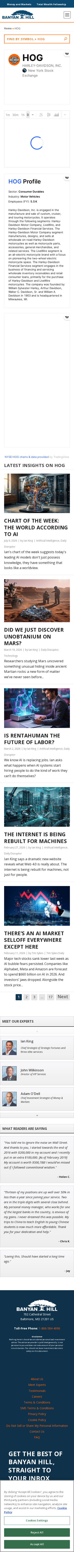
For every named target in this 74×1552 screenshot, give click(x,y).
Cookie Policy (37, 1420)
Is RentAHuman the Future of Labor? (32, 739)
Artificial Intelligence (47, 540)
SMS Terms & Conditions (37, 1408)
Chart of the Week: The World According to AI (36, 527)
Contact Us (37, 1431)
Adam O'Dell (30, 1094)
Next (63, 996)
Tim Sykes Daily (55, 953)
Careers (37, 1396)
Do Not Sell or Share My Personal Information (37, 1426)
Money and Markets (19, 4)
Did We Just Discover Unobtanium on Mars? (34, 636)
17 (51, 997)
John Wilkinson (32, 1070)
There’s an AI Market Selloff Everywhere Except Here (34, 940)
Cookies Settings (37, 1520)
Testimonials (37, 1391)
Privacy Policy (37, 1414)
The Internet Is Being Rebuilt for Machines (35, 837)
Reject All (37, 1532)
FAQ (37, 1437)
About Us (37, 1379)
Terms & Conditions (37, 1402)
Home (8, 28)
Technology (11, 655)
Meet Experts (37, 1385)
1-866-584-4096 (49, 1328)
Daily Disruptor (50, 650)
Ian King (27, 1041)
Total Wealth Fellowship (51, 4)
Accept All (37, 1544)
